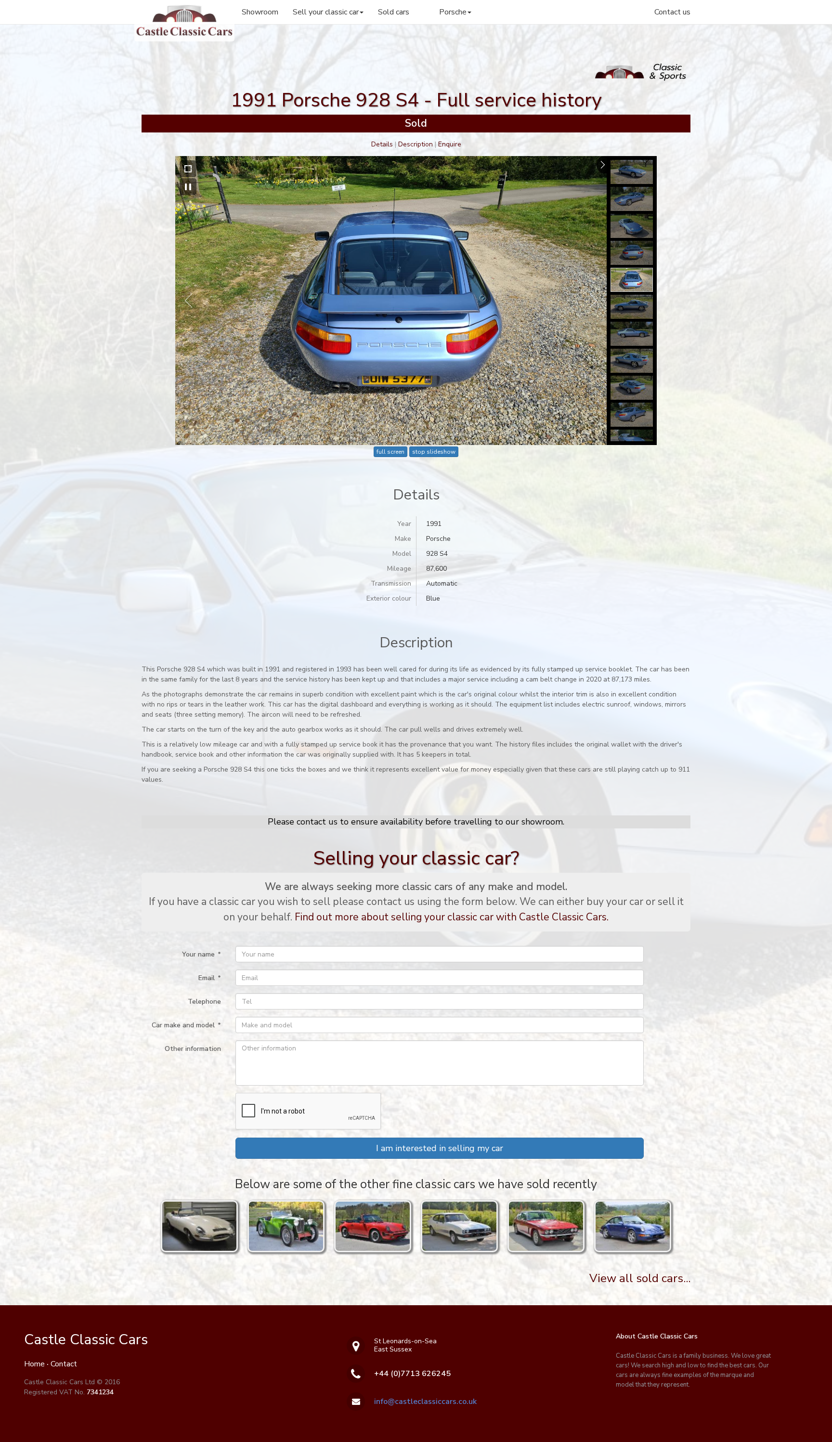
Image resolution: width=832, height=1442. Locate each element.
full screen (390, 452)
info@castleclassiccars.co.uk (425, 1401)
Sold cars (393, 12)
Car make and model (186, 1025)
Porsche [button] (453, 12)
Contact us (672, 12)
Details (382, 144)
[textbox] (439, 954)
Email (209, 978)
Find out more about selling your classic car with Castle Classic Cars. (452, 917)
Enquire (449, 144)
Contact (64, 1364)
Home (34, 1364)
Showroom (260, 12)
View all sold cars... (639, 1278)
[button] (439, 1148)
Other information (193, 1048)
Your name (201, 954)
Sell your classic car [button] (326, 12)
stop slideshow (433, 452)
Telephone (204, 1001)
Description (415, 144)
